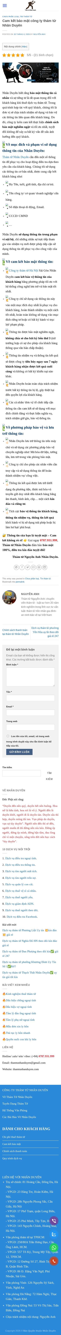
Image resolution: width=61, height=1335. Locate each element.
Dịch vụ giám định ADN (19, 903)
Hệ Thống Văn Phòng (14, 1110)
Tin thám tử (26, 17)
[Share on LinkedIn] (44, 567)
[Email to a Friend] (33, 567)
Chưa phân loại (10, 17)
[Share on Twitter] (27, 567)
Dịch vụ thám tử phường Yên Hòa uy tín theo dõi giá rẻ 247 (45, 632)
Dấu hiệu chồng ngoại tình (21, 1000)
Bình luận (12, 664)
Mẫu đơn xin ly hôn (17, 1026)
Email (9, 706)
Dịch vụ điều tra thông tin (20, 864)
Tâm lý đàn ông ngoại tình (21, 1013)
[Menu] (4, 5)
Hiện (24, 46)
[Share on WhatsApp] (16, 567)
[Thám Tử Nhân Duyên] (30, 5)
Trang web (11, 721)
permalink (20, 582)
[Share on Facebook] (22, 567)
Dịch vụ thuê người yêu (18, 897)
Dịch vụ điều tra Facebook (22, 916)
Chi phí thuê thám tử (13, 1136)
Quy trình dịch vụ (12, 1158)
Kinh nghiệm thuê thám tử (21, 993)
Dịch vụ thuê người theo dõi (21, 910)
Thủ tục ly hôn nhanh (18, 1032)
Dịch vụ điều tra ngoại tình (20, 858)
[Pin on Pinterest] (39, 567)
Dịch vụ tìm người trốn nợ (20, 877)
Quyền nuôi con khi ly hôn (21, 1039)
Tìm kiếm (7, 767)
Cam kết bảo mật (11, 1144)
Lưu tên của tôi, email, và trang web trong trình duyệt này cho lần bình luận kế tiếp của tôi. (28, 741)
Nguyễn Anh (39, 34)
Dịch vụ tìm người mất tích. (21, 871)
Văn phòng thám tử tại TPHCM (25, 1237)
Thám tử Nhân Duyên (15, 157)
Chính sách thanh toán (14, 1151)
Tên (9, 692)
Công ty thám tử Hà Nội (23, 270)
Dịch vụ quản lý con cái (19, 884)
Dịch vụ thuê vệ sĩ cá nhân (20, 890)
